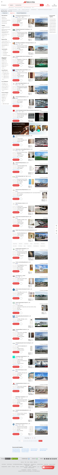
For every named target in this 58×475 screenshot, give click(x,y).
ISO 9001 (4, 60)
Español (9, 466)
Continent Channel (40, 464)
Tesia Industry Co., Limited (20, 275)
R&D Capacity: (15, 21)
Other (3, 46)
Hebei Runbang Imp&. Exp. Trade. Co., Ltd (23, 176)
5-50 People (5, 83)
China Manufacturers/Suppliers (18, 464)
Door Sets (15, 246)
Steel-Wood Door (4, 18)
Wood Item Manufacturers (19, 7)
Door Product (36, 243)
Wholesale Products (27, 464)
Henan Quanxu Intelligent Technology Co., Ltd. (24, 135)
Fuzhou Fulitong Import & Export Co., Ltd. (23, 302)
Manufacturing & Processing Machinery (6, 30)
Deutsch (30, 466)
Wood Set (20, 243)
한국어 (41, 466)
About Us (22, 462)
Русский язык (22, 466)
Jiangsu (4, 98)
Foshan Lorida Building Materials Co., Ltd (23, 262)
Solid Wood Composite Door (6, 20)
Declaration (29, 469)
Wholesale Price (33, 464)
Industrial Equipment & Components (5, 32)
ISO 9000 (4, 66)
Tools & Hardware (5, 34)
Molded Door (4, 17)
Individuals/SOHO (5, 45)
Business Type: (15, 18)
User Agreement (23, 469)
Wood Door (29, 246)
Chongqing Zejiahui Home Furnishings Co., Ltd (24, 56)
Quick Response (5, 52)
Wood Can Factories (34, 450)
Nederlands (34, 466)
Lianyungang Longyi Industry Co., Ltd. (22, 356)
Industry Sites (46, 464)
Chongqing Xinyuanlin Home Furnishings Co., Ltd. (24, 342)
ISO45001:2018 (5, 65)
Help (28, 462)
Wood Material (36, 246)
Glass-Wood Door (4, 23)
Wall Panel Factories (43, 450)
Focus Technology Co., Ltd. (30, 471)
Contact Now (17, 38)
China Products (9, 464)
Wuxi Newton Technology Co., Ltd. (22, 396)
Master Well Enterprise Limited (21, 369)
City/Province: (15, 63)
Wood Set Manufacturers (27, 7)
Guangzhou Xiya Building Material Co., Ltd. (23, 410)
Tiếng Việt (25, 467)
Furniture (4, 35)
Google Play (14, 458)
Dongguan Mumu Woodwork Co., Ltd (22, 248)
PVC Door (20, 246)
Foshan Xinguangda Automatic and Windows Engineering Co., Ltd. (29, 110)
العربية (38, 466)
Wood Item (15, 243)
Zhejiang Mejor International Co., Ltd (23, 315)
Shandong (4, 95)
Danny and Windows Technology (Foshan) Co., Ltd (26, 42)
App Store (7, 458)
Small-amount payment (6, 55)
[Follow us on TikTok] (46, 458)
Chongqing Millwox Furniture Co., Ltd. (22, 329)
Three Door (43, 243)
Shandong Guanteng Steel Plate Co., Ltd (23, 423)
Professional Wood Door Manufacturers (16, 450)
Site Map (31, 462)
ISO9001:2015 (5, 63)
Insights (32, 465)
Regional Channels (52, 464)
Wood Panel (43, 246)
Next (40, 440)
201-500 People (5, 87)
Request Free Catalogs (16, 78)
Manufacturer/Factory (6, 42)
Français (17, 466)
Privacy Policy (34, 469)
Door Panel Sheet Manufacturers (26, 450)
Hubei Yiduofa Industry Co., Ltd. (22, 83)
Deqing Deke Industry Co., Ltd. (22, 96)
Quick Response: (15, 36)
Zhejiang (4, 97)
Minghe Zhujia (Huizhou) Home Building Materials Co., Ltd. (26, 230)
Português (13, 466)
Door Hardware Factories (16, 451)
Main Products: (15, 20)
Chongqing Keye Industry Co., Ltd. (23, 15)
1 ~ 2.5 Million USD (5, 77)
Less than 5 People (5, 86)
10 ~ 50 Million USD (5, 73)
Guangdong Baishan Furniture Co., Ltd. (23, 383)
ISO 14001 (4, 62)
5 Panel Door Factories (25, 451)
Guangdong (5, 94)
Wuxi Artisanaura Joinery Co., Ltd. (22, 203)
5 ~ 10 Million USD (5, 74)
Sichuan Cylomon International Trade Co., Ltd (24, 289)
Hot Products (4, 464)
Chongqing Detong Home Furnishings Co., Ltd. (24, 29)
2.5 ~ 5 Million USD (5, 76)
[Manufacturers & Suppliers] (29, 2)
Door (25, 246)
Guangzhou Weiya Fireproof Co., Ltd (23, 69)
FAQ (25, 462)
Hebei (3, 100)
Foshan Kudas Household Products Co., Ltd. (23, 216)
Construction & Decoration (6, 27)
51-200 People (5, 84)
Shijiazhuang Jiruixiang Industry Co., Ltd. (24, 149)
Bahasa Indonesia (31, 467)
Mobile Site (35, 462)
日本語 (45, 466)
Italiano (26, 466)
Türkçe (54, 466)
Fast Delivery (5, 53)
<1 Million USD (5, 71)
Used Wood (26, 243)
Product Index (27, 465)
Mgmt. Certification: (16, 49)
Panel (31, 243)
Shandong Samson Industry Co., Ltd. (23, 189)
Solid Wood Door (4, 21)
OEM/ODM (4, 50)
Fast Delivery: (15, 22)
